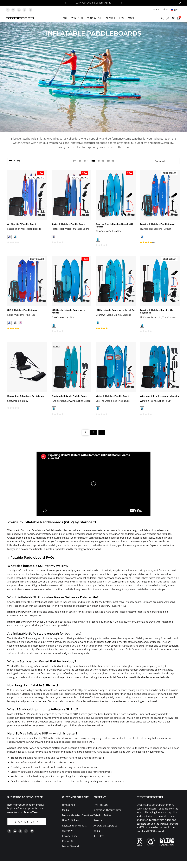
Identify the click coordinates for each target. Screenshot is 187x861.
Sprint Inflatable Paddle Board (68, 224)
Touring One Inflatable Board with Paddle (115, 225)
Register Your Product (74, 825)
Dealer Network (70, 846)
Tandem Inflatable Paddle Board (69, 396)
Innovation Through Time (107, 810)
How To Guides (70, 820)
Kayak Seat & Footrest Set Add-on (25, 396)
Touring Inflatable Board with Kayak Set (156, 311)
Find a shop (162, 9)
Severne (98, 820)
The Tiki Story (101, 804)
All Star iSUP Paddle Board (21, 224)
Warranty (67, 830)
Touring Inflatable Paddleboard (157, 224)
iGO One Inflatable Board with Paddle (68, 311)
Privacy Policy (69, 836)
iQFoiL (97, 830)
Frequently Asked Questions (77, 815)
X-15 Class (99, 836)
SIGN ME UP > (27, 821)
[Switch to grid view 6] (110, 161)
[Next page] (101, 432)
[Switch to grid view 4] (93, 161)
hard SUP (14, 748)
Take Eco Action (102, 815)
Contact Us (68, 841)
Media (65, 810)
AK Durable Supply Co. (106, 825)
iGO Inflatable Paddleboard (22, 310)
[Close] (179, 2)
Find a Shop (68, 804)
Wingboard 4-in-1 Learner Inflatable (160, 396)
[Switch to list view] (74, 161)
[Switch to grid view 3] (86, 161)
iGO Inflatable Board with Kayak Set (115, 310)
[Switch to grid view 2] (80, 161)
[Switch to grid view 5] (101, 161)
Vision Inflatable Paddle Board (112, 396)
